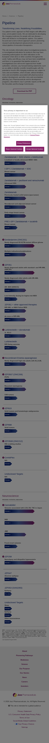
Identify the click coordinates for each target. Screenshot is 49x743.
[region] (24, 129)
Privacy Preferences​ (23, 143)
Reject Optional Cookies (14, 149)
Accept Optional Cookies (34, 149)
